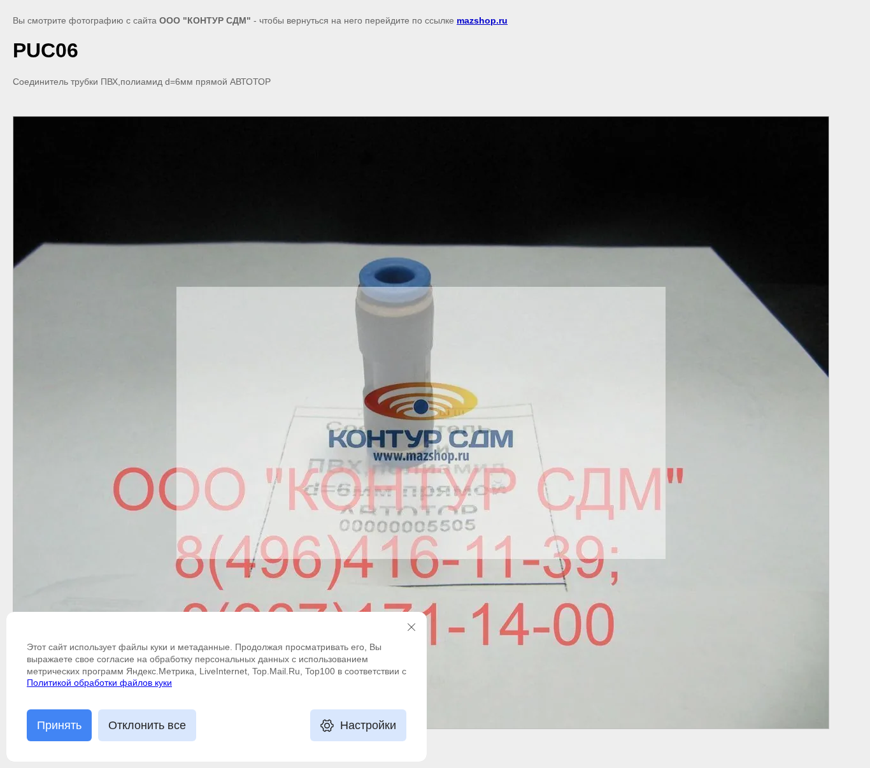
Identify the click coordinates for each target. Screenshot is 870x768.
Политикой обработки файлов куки (99, 682)
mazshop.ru (482, 20)
